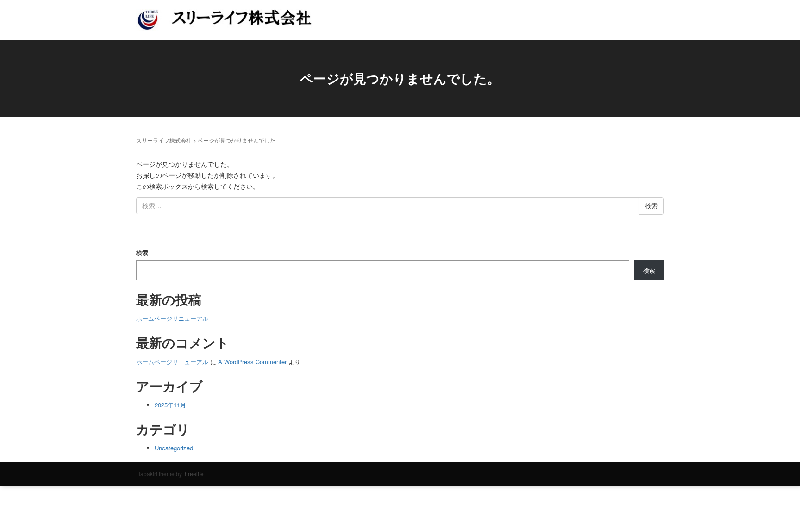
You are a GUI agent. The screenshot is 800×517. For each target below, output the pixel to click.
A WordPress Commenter (252, 361)
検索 (142, 252)
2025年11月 (170, 404)
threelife (193, 474)
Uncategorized (174, 447)
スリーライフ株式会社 (164, 140)
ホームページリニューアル (172, 318)
